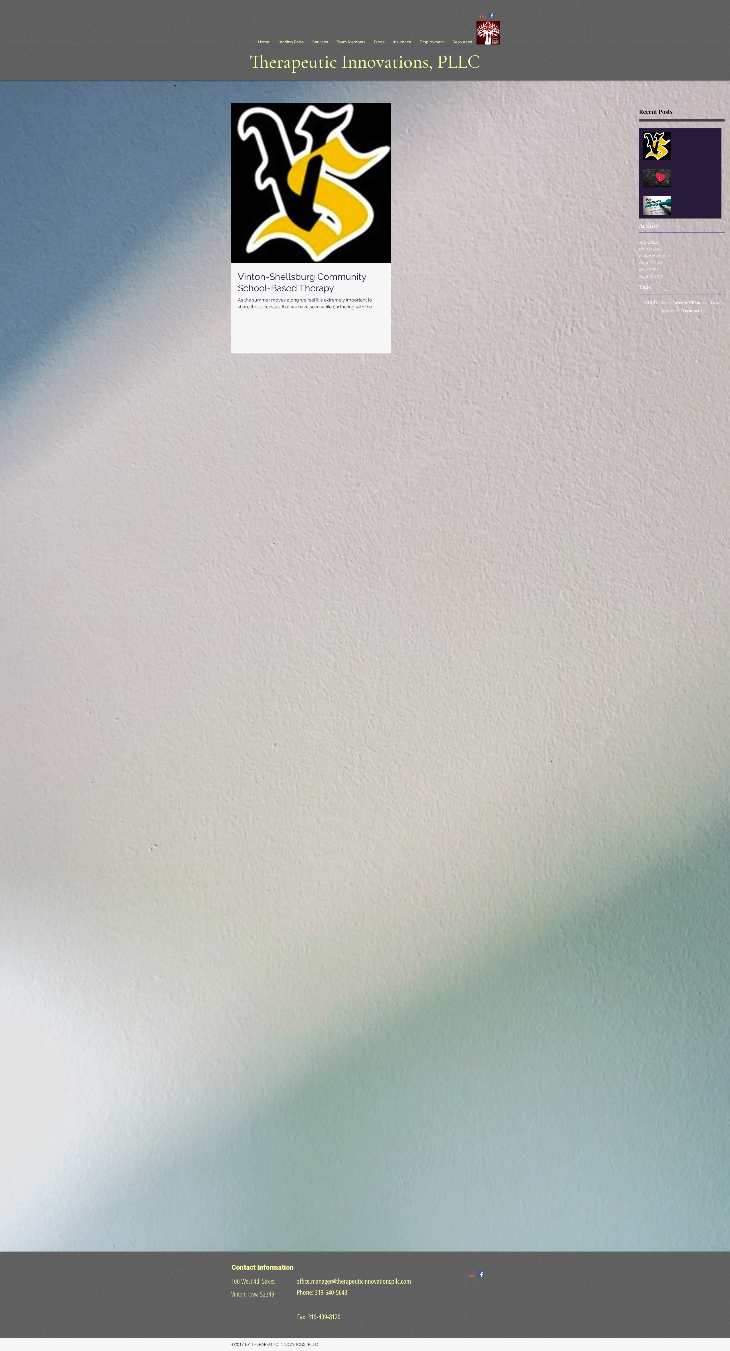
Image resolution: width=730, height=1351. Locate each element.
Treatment (692, 310)
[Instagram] (483, 15)
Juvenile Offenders (690, 302)
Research (670, 310)
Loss (715, 302)
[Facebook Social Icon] (491, 15)
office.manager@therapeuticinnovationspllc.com (354, 1281)
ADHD (651, 302)
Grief (665, 302)
